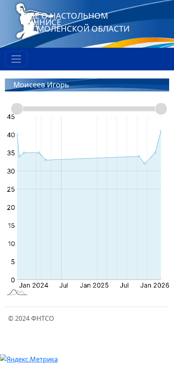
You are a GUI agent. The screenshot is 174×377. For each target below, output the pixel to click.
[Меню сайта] (16, 59)
